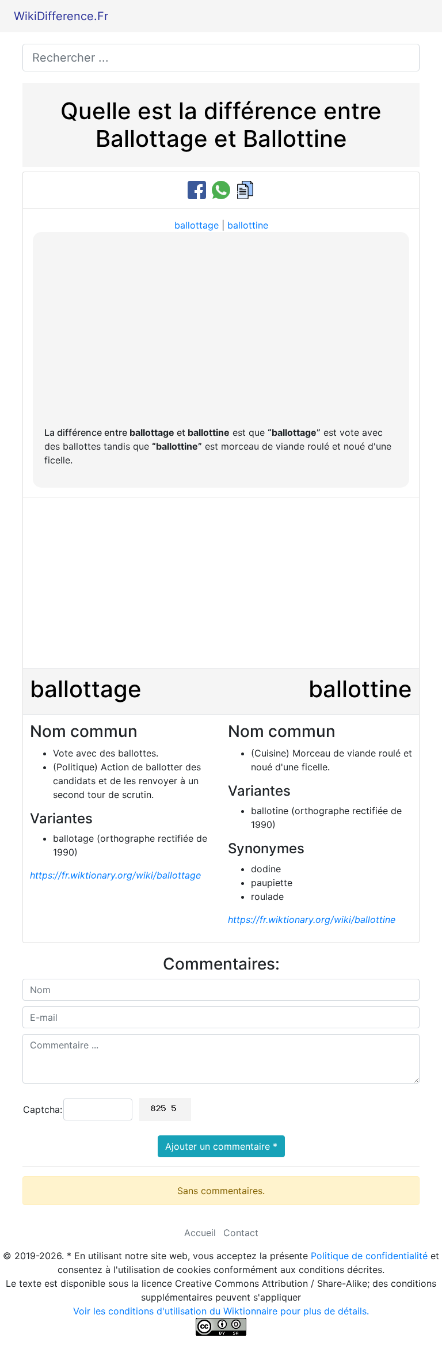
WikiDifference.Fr (61, 16)
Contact (240, 1232)
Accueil (200, 1232)
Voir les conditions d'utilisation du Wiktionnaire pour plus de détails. (221, 1311)
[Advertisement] (221, 330)
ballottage (196, 225)
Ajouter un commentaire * (221, 1146)
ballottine (247, 225)
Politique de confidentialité (369, 1255)
